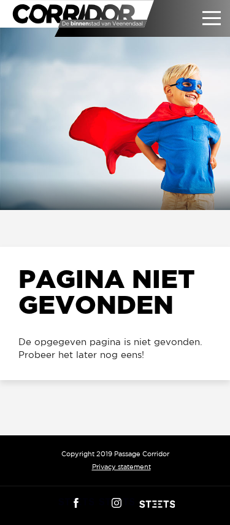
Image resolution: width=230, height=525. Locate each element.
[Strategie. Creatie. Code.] (157, 504)
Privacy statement (121, 466)
